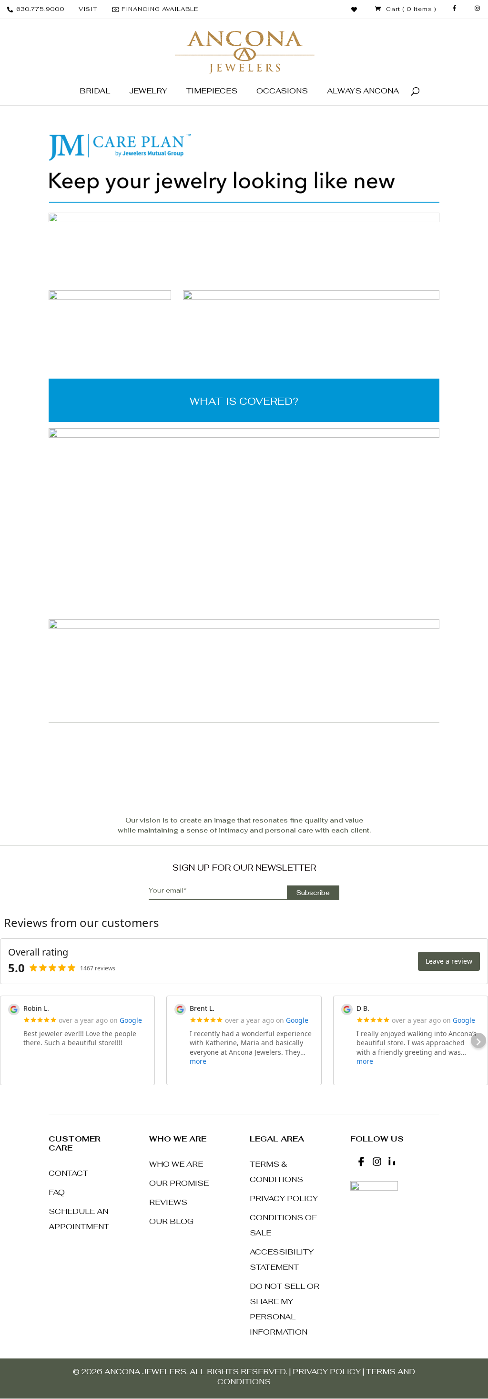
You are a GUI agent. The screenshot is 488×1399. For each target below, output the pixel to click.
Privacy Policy (284, 1198)
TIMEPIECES (211, 91)
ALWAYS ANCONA (363, 91)
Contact (68, 1173)
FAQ (57, 1192)
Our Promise (179, 1183)
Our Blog (171, 1221)
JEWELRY (148, 91)
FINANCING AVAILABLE (160, 9)
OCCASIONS (282, 91)
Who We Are (176, 1164)
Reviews (168, 1202)
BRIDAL (95, 91)
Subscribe (313, 893)
